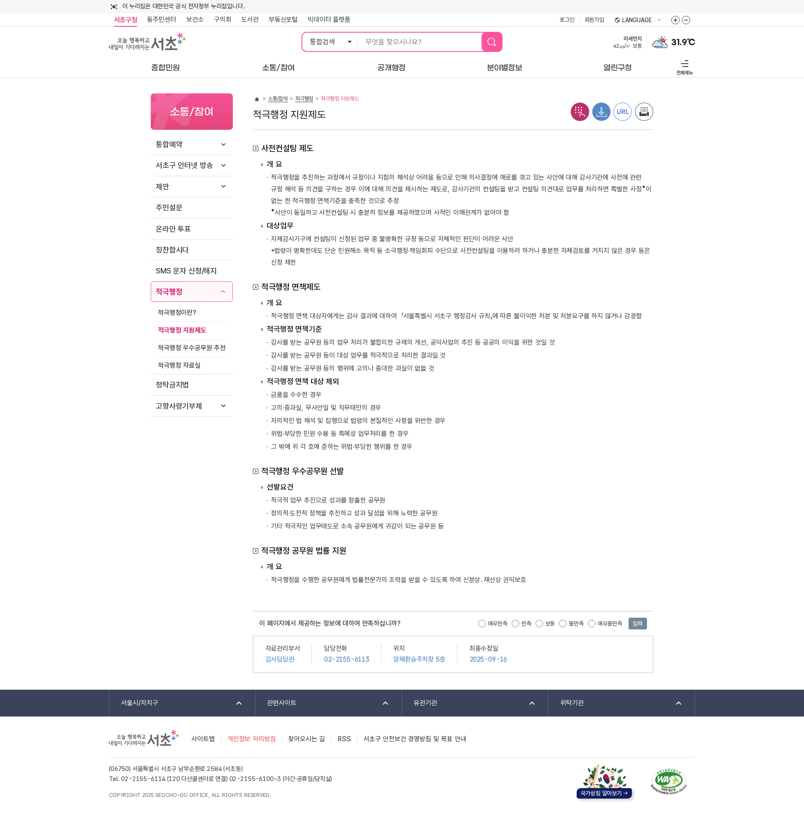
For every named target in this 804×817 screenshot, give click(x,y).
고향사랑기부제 (179, 406)
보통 (550, 623)
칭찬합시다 (172, 249)
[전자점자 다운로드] (601, 111)
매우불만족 (610, 623)
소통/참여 (278, 98)
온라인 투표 (173, 228)
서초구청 (125, 20)
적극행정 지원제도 (182, 330)
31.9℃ (683, 42)
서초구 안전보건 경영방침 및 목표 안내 (414, 739)
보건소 (195, 19)
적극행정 (169, 291)
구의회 (223, 19)
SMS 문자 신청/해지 (186, 270)
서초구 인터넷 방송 (184, 165)
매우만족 (498, 623)
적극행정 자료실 (179, 365)
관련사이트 (275, 703)
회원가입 (594, 19)
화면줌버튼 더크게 (675, 20)
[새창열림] (660, 41)
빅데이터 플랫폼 (329, 19)
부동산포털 (283, 19)
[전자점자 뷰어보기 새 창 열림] (580, 111)
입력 (638, 623)
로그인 (567, 19)
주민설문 (169, 207)
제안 (162, 186)
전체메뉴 (683, 66)
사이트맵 (202, 739)
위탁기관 (566, 703)
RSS (344, 739)
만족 (526, 623)
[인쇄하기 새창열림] (644, 111)
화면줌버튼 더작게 (686, 20)
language (633, 20)
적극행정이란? (177, 313)
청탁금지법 (172, 384)
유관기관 (419, 703)
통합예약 (169, 144)
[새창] (669, 781)
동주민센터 (159, 19)
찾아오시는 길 (306, 739)
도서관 (250, 19)
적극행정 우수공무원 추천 (192, 348)
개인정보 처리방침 (251, 739)
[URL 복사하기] (622, 111)
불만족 (576, 623)
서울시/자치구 (133, 703)
